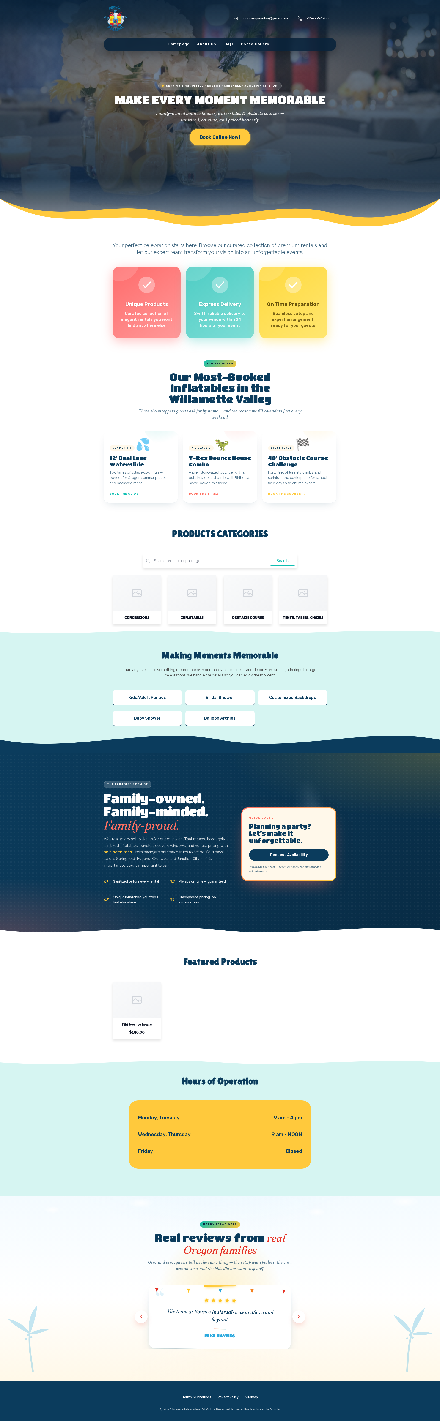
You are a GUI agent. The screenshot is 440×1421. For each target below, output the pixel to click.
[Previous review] (141, 1316)
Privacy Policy (228, 1397)
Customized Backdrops (292, 697)
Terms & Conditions (196, 1397)
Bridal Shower (220, 697)
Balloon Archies (220, 718)
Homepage (179, 44)
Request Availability (289, 855)
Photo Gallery (255, 44)
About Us (206, 44)
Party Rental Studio (265, 1409)
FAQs (228, 44)
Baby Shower (147, 718)
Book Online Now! (220, 137)
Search (283, 561)
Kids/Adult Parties (147, 697)
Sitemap (251, 1397)
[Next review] (298, 1316)
